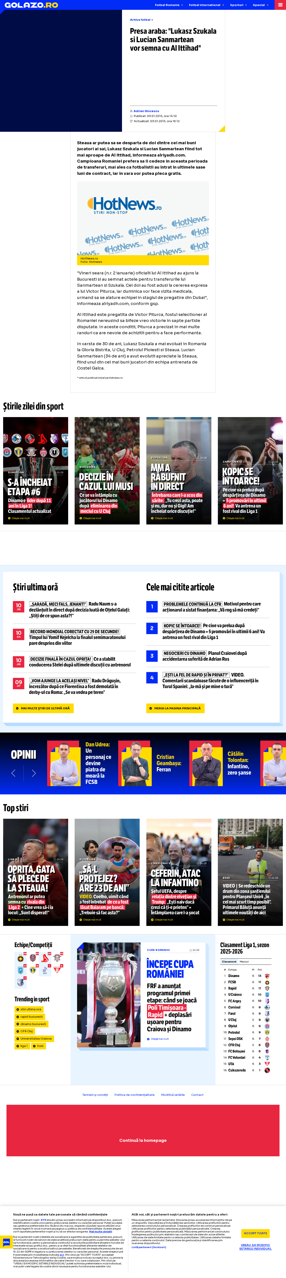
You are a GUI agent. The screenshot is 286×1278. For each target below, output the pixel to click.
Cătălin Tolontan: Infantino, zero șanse (224, 763)
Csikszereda (237, 1070)
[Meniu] (280, 5)
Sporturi (236, 5)
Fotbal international (204, 5)
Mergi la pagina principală (177, 708)
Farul (232, 1013)
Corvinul (234, 1007)
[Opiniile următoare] (33, 773)
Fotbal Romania (167, 5)
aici (62, 1254)
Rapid (232, 988)
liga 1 (24, 1046)
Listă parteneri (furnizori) (149, 1247)
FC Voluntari (236, 1057)
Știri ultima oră (35, 587)
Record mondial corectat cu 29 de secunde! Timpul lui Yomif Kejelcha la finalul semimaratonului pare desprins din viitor (75, 637)
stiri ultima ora (31, 1009)
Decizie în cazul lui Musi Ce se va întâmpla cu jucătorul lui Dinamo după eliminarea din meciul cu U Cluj (107, 470)
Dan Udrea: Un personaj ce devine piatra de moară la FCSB (82, 763)
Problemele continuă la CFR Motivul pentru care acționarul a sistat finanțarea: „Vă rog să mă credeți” (208, 607)
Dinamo (233, 975)
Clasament (229, 961)
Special (259, 5)
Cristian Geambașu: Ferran (153, 763)
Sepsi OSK (235, 1038)
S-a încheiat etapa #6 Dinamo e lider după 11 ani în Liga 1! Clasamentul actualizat (35, 470)
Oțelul (232, 1026)
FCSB (232, 982)
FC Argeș (234, 1001)
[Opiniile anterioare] (13, 773)
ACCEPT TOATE (255, 1233)
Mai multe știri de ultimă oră (45, 708)
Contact (197, 1095)
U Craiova (235, 994)
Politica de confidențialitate (134, 1095)
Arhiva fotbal (140, 20)
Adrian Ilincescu (146, 111)
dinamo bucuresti (33, 1024)
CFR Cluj (27, 1031)
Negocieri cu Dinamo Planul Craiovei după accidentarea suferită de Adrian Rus (208, 656)
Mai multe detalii (100, 1231)
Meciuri (244, 961)
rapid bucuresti (32, 1017)
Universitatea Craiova (36, 1038)
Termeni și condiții (95, 1095)
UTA (231, 1064)
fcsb (40, 1046)
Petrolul (234, 1032)
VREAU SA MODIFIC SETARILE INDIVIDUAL (255, 1247)
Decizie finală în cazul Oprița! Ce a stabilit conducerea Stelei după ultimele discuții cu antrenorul (75, 662)
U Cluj (232, 1019)
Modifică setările (173, 1095)
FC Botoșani (236, 1051)
